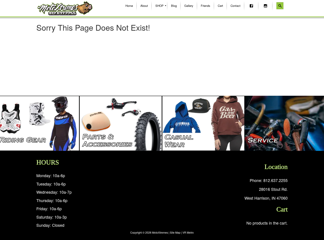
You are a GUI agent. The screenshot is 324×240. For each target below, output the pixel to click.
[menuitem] (129, 5)
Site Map (175, 232)
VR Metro (188, 232)
